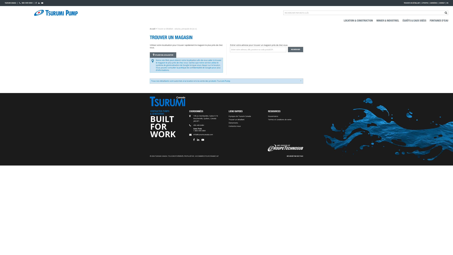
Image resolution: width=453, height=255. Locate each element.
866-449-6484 (27, 3)
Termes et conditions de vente (279, 119)
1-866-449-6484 (199, 131)
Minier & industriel (387, 20)
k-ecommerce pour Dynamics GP (207, 156)
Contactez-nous (235, 126)
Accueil (152, 29)
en (447, 3)
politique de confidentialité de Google (195, 67)
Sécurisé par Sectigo (295, 156)
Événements (233, 123)
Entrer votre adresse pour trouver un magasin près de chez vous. (259, 45)
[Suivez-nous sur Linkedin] (198, 139)
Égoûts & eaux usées (414, 20)
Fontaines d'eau (439, 20)
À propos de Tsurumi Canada (240, 116)
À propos (425, 3)
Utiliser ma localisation (163, 55)
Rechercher (295, 50)
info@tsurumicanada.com (203, 134)
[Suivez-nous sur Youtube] (202, 139)
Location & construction (358, 20)
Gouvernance (273, 116)
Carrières (433, 3)
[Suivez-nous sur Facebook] (194, 139)
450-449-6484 (198, 125)
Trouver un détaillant (412, 3)
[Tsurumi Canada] (56, 13)
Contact (442, 3)
